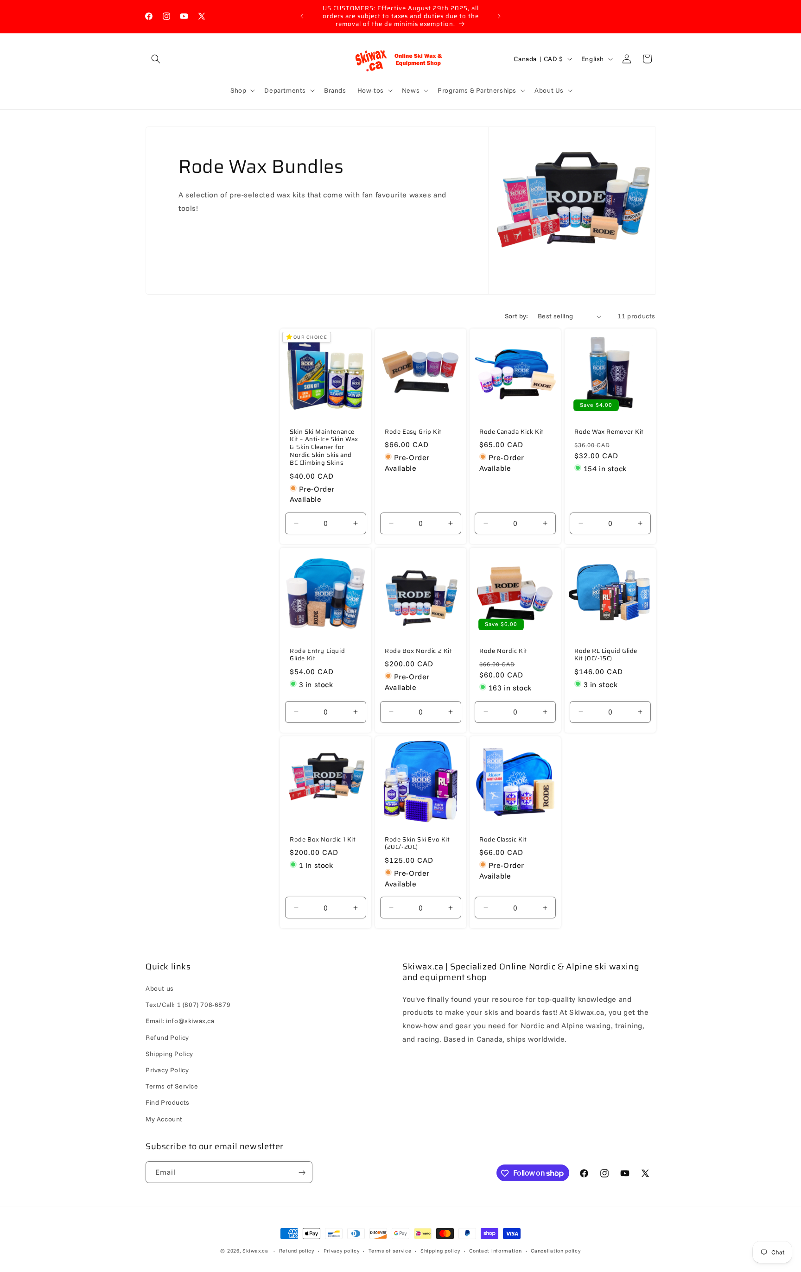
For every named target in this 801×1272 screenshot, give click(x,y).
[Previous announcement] (302, 16)
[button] (156, 59)
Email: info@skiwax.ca (180, 1021)
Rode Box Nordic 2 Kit (418, 651)
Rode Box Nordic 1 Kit (323, 839)
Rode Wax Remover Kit (609, 432)
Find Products (168, 1103)
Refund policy (296, 1250)
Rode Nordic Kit (503, 651)
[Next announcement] (499, 16)
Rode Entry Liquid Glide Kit (317, 655)
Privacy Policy (167, 1070)
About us (160, 989)
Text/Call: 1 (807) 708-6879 (188, 1005)
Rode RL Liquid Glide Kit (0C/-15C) (605, 655)
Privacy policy (342, 1250)
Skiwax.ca (255, 1250)
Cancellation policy (555, 1250)
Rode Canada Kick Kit (511, 432)
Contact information (495, 1250)
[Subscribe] (302, 1172)
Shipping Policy (169, 1054)
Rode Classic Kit (503, 839)
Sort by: (516, 316)
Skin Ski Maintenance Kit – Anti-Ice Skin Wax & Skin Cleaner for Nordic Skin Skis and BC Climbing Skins (324, 447)
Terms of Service (172, 1086)
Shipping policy (440, 1250)
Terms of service (390, 1250)
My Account (164, 1119)
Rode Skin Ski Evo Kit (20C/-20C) (417, 843)
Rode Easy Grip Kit (413, 432)
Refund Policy (167, 1037)
